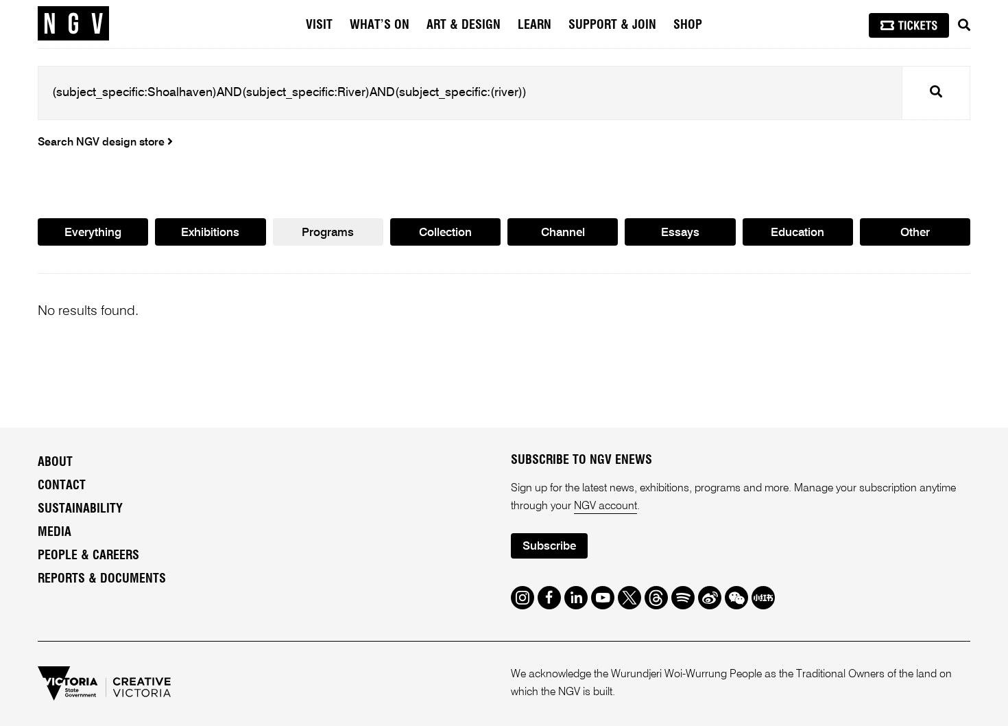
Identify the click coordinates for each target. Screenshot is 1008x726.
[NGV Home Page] (73, 24)
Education (797, 233)
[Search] (964, 25)
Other (915, 233)
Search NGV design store (102, 142)
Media (54, 532)
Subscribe (549, 546)
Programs (328, 233)
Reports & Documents (102, 579)
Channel (563, 233)
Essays (680, 233)
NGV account (605, 506)
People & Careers (88, 556)
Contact (62, 486)
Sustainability (80, 509)
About (55, 462)
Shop (687, 25)
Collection (445, 233)
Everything (92, 233)
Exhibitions (210, 233)
